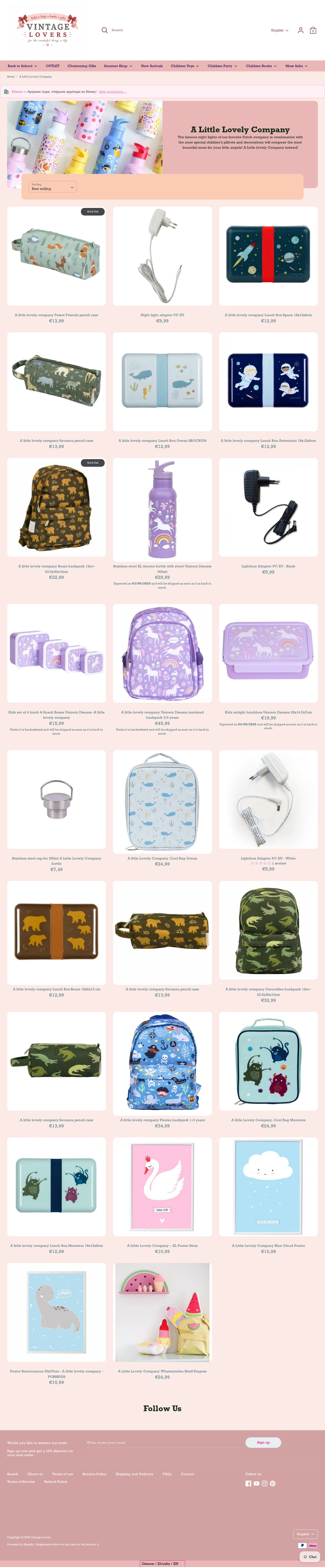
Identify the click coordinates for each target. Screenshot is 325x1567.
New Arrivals (152, 66)
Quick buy (57, 298)
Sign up (263, 1442)
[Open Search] (104, 30)
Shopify (28, 1544)
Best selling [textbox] (41, 189)
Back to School (20, 66)
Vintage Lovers (41, 1537)
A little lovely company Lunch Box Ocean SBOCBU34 (162, 440)
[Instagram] (264, 1483)
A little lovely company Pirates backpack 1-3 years (162, 1120)
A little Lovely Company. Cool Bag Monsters (268, 1120)
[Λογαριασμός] (300, 28)
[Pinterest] (273, 1483)
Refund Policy (55, 1481)
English (277, 30)
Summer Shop (116, 66)
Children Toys (183, 66)
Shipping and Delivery (134, 1474)
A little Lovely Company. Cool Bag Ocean (162, 858)
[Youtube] (256, 1483)
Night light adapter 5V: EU (162, 315)
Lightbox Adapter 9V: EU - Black (268, 566)
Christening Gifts (82, 66)
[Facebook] (248, 1483)
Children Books (259, 66)
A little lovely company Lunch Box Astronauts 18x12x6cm (268, 440)
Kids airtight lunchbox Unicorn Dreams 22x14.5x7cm (268, 712)
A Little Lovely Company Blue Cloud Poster (268, 1245)
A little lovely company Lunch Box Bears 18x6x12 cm (56, 989)
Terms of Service (21, 1481)
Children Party (220, 66)
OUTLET (52, 66)
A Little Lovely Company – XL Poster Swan (162, 1245)
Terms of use (62, 1474)
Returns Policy (95, 1474)
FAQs (167, 1474)
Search (12, 1474)
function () (92, 1544)
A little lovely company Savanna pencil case (56, 440)
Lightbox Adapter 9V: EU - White (268, 858)
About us (35, 1474)
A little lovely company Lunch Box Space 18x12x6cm (268, 315)
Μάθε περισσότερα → (112, 91)
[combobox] (52, 186)
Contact (187, 1474)
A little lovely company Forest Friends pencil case (56, 315)
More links (295, 66)
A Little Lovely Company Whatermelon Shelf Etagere (162, 1371)
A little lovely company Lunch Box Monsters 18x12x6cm (56, 1245)
